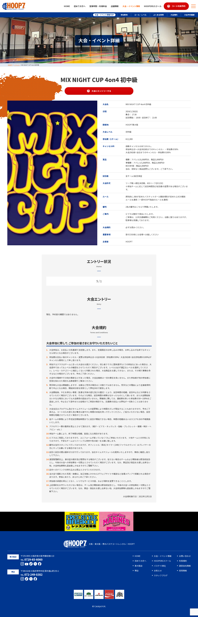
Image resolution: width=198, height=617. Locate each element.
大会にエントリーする (101, 90)
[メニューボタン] (193, 6)
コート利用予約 (178, 6)
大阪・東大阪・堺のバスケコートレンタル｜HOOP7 (112, 543)
